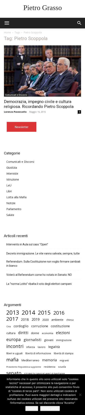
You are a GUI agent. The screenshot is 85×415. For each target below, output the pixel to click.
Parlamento (13, 209)
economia (47, 333)
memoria (49, 360)
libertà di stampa (63, 353)
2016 (58, 313)
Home (7, 32)
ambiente (57, 320)
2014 (28, 312)
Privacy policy (50, 408)
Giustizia (11, 167)
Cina (8, 326)
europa (13, 339)
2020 (45, 320)
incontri (15, 346)
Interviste (12, 173)
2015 (44, 312)
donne (35, 333)
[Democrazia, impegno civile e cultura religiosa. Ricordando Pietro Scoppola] (42, 71)
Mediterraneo (30, 360)
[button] (79, 23)
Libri (9, 191)
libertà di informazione (38, 353)
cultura (10, 333)
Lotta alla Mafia (16, 197)
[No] (80, 395)
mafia (12, 359)
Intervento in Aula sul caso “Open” (27, 244)
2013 (12, 312)
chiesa (70, 319)
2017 (12, 319)
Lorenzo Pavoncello (15, 111)
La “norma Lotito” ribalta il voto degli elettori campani (39, 283)
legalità (54, 347)
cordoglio (21, 326)
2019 (36, 319)
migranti (64, 360)
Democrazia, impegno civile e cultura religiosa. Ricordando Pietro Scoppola (39, 104)
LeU (8, 185)
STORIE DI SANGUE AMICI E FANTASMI (44, 373)
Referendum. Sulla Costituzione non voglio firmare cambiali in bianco (43, 263)
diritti (23, 333)
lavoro (41, 347)
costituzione (60, 326)
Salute (10, 215)
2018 (25, 319)
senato (13, 373)
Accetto (32, 408)
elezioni (63, 333)
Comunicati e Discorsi (16, 94)
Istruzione (12, 179)
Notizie (10, 203)
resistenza (49, 366)
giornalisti (32, 339)
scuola (62, 366)
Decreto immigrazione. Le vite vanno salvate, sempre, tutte (43, 253)
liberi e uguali (14, 353)
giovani (48, 340)
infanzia (30, 347)
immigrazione (64, 340)
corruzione (39, 326)
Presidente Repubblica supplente (23, 366)
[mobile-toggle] (6, 23)
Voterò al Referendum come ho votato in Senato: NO (39, 274)
